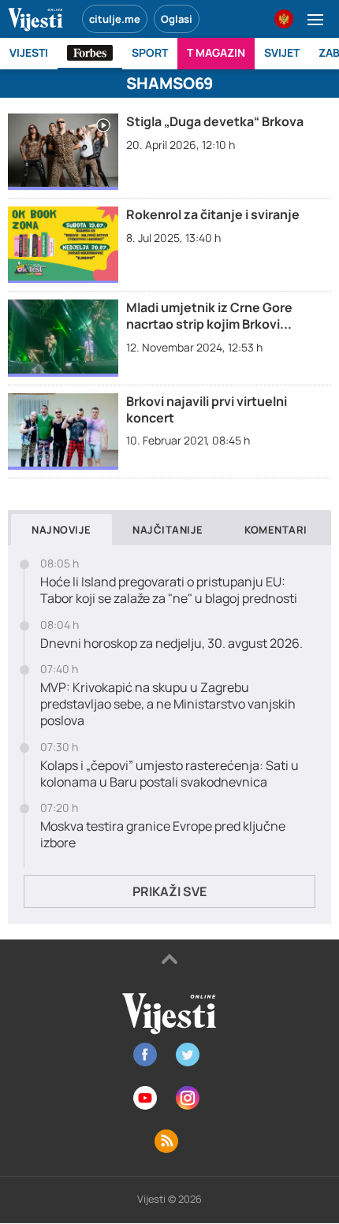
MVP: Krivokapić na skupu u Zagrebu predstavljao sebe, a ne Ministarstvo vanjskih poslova (168, 703)
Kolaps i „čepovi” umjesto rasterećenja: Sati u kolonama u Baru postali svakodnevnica (169, 774)
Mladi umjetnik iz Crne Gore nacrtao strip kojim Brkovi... (209, 316)
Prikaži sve (169, 891)
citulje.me (114, 19)
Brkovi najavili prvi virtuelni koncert (206, 409)
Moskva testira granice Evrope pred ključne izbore (162, 834)
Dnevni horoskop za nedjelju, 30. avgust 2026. (171, 643)
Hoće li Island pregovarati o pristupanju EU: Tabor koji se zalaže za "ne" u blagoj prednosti (168, 590)
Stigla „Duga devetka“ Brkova (215, 121)
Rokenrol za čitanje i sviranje (213, 214)
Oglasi (176, 19)
